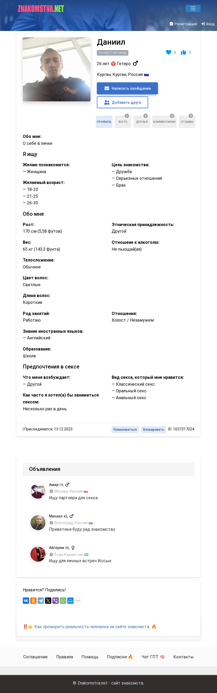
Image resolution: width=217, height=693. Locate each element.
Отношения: (124, 313)
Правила (64, 656)
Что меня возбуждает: (46, 377)
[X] (48, 600)
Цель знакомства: (130, 164)
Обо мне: (32, 136)
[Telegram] (41, 600)
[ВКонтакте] (26, 600)
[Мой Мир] (70, 600)
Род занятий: (36, 313)
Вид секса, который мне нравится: (148, 377)
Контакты (183, 656)
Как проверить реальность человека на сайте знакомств (92, 626)
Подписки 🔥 (120, 656)
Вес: (27, 242)
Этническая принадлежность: (143, 224)
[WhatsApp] (63, 600)
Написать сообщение (131, 88)
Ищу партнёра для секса (73, 491)
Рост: (28, 224)
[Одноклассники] (33, 600)
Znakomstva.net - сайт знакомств (110, 683)
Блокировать (153, 429)
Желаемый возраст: (44, 182)
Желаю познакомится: (46, 164)
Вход (210, 24)
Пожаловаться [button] (125, 429)
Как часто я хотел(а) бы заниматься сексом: (61, 398)
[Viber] (55, 600)
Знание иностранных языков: (53, 331)
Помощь (90, 656)
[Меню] (193, 8)
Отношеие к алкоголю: (135, 242)
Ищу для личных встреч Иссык (80, 554)
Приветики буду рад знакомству (82, 523)
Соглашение (35, 656)
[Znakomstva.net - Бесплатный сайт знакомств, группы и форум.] (41, 8)
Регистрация (185, 24)
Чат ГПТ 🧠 (153, 656)
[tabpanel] (108, 233)
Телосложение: (39, 260)
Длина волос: (36, 295)
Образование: (37, 349)
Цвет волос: (35, 277)
